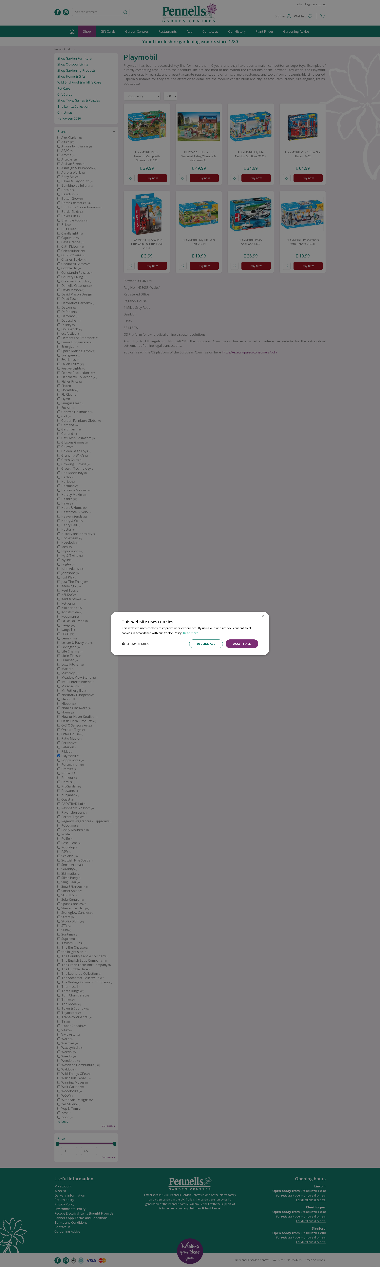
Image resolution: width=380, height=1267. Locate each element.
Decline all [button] (206, 644)
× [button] (262, 616)
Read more (190, 633)
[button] (135, 644)
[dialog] (190, 633)
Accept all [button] (242, 644)
